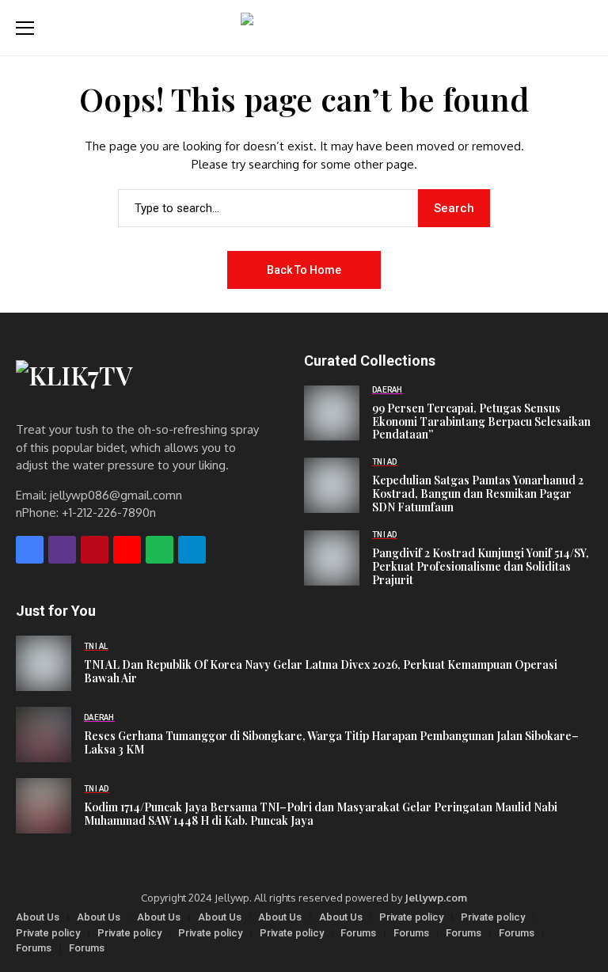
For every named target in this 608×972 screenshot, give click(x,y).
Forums (358, 933)
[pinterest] (94, 550)
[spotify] (159, 550)
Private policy (411, 917)
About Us (37, 917)
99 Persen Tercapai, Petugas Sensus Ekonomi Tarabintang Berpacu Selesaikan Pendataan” (481, 422)
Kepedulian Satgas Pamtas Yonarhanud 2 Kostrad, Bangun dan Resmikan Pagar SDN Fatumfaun (477, 494)
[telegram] (192, 550)
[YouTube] (127, 550)
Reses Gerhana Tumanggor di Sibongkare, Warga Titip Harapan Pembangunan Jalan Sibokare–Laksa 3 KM (331, 743)
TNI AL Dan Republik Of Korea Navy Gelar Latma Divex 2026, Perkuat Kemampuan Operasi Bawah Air (320, 672)
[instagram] (62, 550)
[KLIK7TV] (149, 382)
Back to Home (304, 270)
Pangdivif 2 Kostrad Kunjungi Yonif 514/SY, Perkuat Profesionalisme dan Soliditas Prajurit (480, 567)
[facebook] (30, 550)
